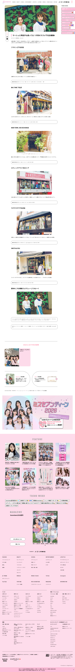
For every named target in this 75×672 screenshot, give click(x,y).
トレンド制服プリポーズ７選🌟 (51, 500)
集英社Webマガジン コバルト (30, 634)
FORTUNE (55, 2)
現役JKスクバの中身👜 (67, 12)
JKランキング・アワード (64, 562)
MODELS (44, 2)
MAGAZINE (48, 581)
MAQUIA (51, 601)
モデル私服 (4, 562)
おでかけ (61, 567)
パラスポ (64, 603)
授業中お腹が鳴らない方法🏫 (48, 503)
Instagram (63, 576)
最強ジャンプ (4, 601)
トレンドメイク (19, 562)
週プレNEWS (64, 598)
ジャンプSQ (4, 598)
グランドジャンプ (17, 615)
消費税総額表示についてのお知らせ (8, 656)
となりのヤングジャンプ (18, 613)
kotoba (15, 639)
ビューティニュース (20, 559)
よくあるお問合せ (13, 654)
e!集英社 (15, 641)
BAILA (51, 599)
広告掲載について (5, 654)
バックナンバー (48, 584)
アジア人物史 (4, 635)
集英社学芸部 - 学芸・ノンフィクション (19, 631)
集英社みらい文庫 (40, 626)
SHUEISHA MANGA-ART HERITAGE (54, 629)
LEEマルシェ (52, 637)
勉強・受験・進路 (34, 567)
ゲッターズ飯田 (19, 584)
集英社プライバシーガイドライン (23, 654)
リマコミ (27, 610)
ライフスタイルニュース (64, 559)
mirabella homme (53, 644)
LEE (51, 605)
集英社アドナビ (65, 626)
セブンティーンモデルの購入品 (13, 503)
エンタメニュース (49, 559)
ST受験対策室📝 (66, 28)
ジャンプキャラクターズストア (55, 631)
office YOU (39, 612)
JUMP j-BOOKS (28, 629)
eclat (51, 606)
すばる (3, 626)
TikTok (47, 576)
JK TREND (39, 2)
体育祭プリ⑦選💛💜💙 (67, 25)
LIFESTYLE (35, 2)
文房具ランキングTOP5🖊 (68, 15)
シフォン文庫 (28, 636)
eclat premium (52, 641)
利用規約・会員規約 (33, 654)
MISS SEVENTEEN (35, 581)
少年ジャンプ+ (4, 603)
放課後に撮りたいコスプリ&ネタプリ (31, 503)
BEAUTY (18, 2)
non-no (51, 598)
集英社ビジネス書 (17, 632)
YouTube (4, 581)
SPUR (51, 603)
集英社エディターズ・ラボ (66, 628)
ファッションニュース (21, 390)
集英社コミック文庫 (5, 613)
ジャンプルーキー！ (5, 608)
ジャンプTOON (4, 605)
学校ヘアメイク (34, 564)
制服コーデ (33, 562)
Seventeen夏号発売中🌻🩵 (12, 500)
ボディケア (19, 572)
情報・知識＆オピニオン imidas (18, 643)
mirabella (52, 642)
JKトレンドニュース (5, 578)
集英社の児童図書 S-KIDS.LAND (40, 629)
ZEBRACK (4, 606)
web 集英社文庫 (5, 631)
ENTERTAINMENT (28, 2)
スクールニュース (34, 559)
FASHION (13, 2)
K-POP (47, 564)
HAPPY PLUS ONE (53, 610)
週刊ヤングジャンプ (17, 606)
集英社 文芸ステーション (6, 630)
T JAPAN (51, 608)
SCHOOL (22, 2)
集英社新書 (16, 634)
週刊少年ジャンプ (5, 596)
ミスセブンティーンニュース (36, 584)
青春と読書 (4, 633)
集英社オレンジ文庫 (29, 627)
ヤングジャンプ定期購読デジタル (18, 609)
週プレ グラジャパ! (65, 599)
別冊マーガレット (29, 606)
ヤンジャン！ (16, 611)
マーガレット (28, 605)
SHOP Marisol (52, 639)
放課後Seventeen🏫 (67, 22)
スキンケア (19, 570)
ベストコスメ (19, 564)
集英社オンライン (53, 615)
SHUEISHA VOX (53, 635)
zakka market (52, 646)
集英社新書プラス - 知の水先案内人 (19, 637)
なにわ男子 (48, 562)
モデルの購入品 (63, 564)
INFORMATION (63, 581)
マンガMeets (28, 612)
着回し (3, 564)
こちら (43, 670)
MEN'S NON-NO (53, 612)
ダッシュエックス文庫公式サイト (30, 631)
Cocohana (39, 610)
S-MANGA (4, 610)
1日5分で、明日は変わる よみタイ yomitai (18, 628)
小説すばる (4, 628)
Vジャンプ (4, 599)
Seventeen (52, 596)
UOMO (51, 613)
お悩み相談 (62, 570)
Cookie (38, 608)
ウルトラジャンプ (17, 616)
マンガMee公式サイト (29, 608)
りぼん (27, 603)
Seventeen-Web (8, 390)
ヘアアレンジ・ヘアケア (21, 567)
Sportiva (63, 601)
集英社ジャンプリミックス (6, 612)
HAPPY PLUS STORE (53, 633)
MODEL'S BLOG (49, 2)
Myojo (63, 596)
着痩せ (3, 567)
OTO (51, 626)
